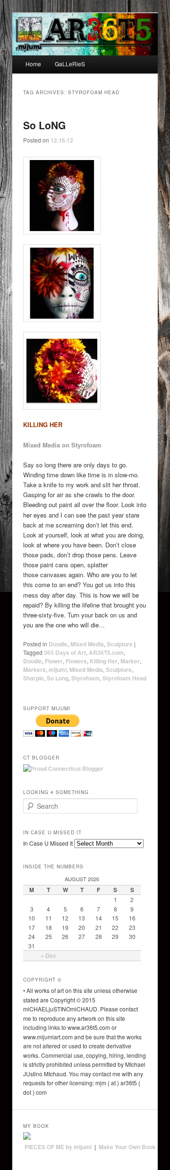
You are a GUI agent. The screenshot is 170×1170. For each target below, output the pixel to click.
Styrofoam (85, 678)
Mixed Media (87, 644)
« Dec (48, 955)
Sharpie (33, 678)
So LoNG (44, 125)
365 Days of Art (65, 652)
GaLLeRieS (70, 64)
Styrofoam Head (124, 678)
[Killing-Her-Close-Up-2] (84, 371)
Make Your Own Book (127, 1147)
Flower (54, 661)
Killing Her (104, 661)
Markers (34, 669)
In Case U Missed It (48, 843)
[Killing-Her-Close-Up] (84, 283)
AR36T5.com (106, 652)
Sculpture (120, 644)
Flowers (76, 661)
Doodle (58, 644)
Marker (130, 661)
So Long (57, 678)
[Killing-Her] (84, 195)
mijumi (58, 669)
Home (33, 64)
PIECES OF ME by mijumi (58, 1147)
